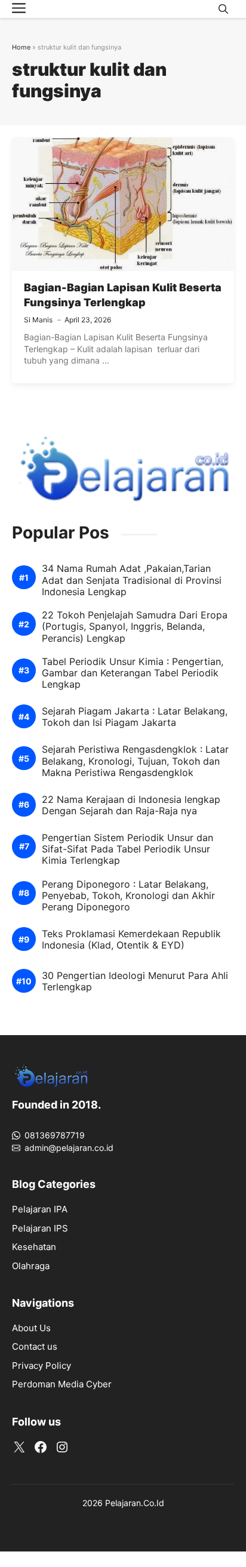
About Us (31, 1328)
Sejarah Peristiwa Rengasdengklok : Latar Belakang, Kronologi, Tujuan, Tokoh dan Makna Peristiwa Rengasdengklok (135, 761)
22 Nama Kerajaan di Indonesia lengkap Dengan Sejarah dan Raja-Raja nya (131, 805)
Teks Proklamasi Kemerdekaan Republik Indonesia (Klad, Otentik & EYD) (131, 939)
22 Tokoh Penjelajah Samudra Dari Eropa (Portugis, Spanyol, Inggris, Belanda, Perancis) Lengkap (134, 626)
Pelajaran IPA (39, 1209)
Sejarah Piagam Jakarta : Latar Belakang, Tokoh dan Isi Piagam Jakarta (134, 717)
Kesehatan (34, 1246)
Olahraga (31, 1266)
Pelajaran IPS (40, 1228)
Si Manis (38, 319)
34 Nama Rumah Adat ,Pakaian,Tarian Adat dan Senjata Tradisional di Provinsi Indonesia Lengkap (132, 580)
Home (21, 47)
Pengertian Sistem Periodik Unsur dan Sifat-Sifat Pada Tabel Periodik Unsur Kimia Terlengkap (127, 849)
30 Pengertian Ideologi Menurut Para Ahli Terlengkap (135, 981)
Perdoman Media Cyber (62, 1384)
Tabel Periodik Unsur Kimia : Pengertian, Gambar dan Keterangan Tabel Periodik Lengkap (132, 673)
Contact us (34, 1346)
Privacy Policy (41, 1365)
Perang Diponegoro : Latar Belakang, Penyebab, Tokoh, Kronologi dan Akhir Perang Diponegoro (128, 896)
